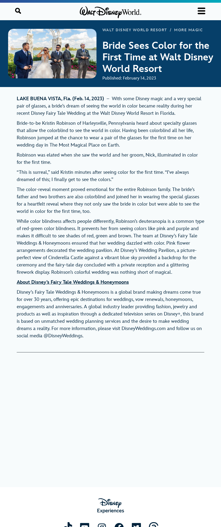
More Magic (188, 30)
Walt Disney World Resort (134, 30)
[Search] (18, 11)
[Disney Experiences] (110, 505)
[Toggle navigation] (201, 11)
